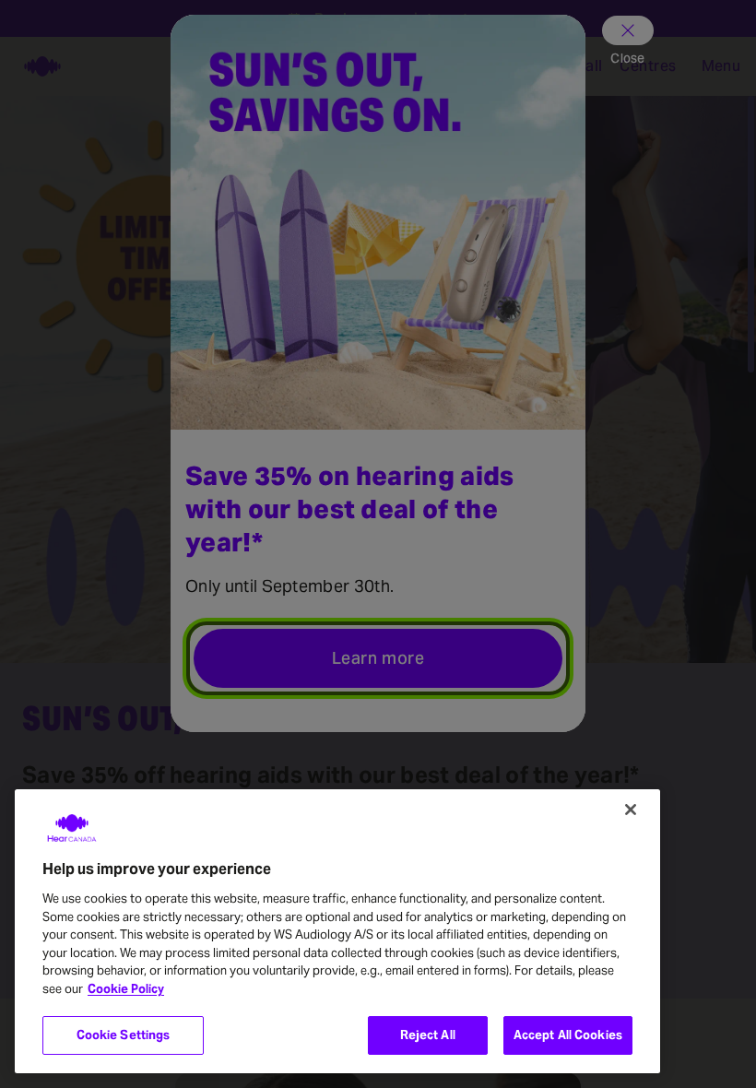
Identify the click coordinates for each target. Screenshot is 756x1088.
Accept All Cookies (568, 1035)
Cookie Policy (126, 989)
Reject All (427, 1035)
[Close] (630, 809)
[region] (337, 931)
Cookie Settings (124, 1035)
